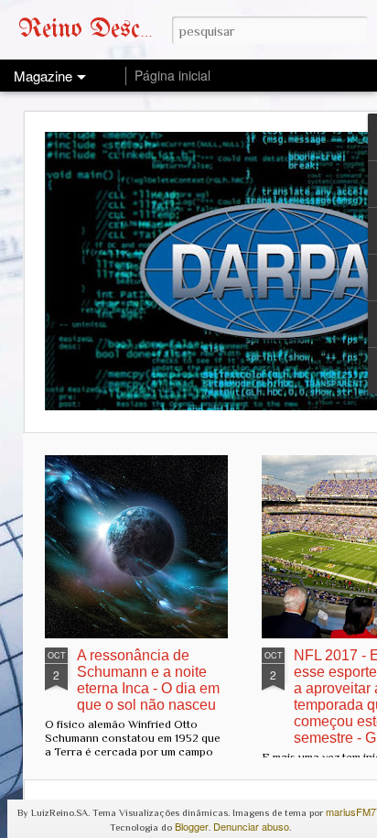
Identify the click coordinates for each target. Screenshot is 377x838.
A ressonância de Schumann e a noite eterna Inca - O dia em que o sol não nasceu (148, 680)
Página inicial (172, 75)
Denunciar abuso (251, 826)
